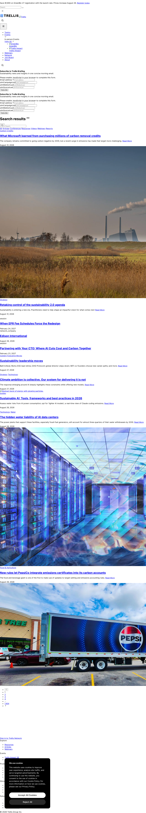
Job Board (9, 57)
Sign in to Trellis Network (11, 738)
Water (13, 412)
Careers (3, 356)
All (1, 128)
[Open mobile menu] (3, 26)
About (7, 60)
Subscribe (4, 90)
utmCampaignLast (8, 82)
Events (7, 35)
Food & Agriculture (8, 568)
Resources (25, 128)
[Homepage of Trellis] (73, 736)
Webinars (8, 53)
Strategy (3, 300)
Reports (49, 128)
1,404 (7, 703)
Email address (7, 80)
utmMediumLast (7, 85)
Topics (7, 32)
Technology (13, 374)
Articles (6, 128)
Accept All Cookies (27, 795)
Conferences (15, 128)
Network (8, 55)
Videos (34, 128)
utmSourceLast (6, 87)
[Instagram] (4, 799)
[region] (27, 783)
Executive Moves (14, 356)
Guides (3, 393)
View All (8, 41)
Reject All (27, 802)
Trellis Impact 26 (12, 757)
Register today (83, 3)
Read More (127, 141)
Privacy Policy (28, 786)
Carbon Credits (6, 131)
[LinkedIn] (1, 799)
